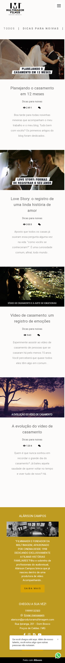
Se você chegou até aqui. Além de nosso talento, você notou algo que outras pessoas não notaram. (32, 642)
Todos (9, 28)
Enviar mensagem (34, 615)
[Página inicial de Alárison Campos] (15, 9)
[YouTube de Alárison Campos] (39, 634)
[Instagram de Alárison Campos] (29, 634)
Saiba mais (32, 588)
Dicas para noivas (41, 28)
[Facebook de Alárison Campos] (24, 634)
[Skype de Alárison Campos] (34, 634)
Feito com (32, 660)
